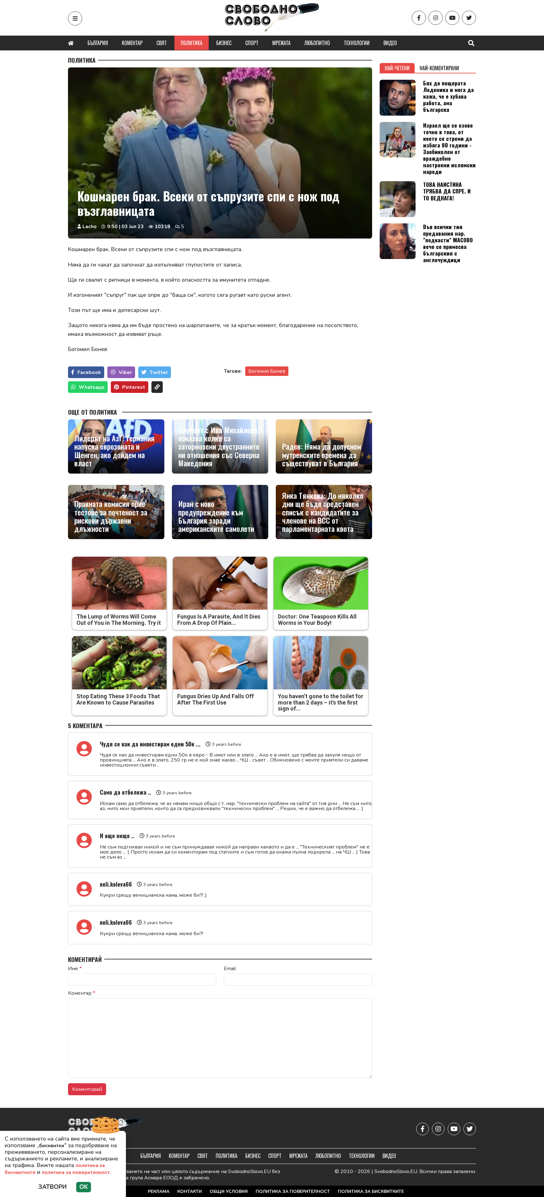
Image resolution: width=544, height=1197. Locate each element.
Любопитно (317, 43)
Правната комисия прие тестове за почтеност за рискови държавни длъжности (110, 516)
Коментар (132, 43)
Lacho (89, 226)
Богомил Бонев (266, 371)
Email (230, 968)
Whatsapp (92, 387)
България (98, 43)
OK (83, 1187)
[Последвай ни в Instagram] (435, 18)
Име (75, 968)
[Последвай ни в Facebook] (419, 18)
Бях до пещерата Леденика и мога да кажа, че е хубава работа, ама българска (448, 96)
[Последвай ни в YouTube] (452, 18)
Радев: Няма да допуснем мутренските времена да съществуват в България (321, 454)
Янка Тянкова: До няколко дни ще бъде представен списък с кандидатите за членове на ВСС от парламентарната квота (322, 512)
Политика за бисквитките (371, 1191)
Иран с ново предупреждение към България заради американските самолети (216, 516)
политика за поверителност (76, 1172)
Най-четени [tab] (397, 68)
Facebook (89, 372)
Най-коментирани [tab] (439, 68)
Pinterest (133, 387)
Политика (191, 43)
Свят (161, 43)
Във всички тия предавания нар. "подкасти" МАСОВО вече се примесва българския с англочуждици (448, 243)
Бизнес (223, 43)
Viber (125, 372)
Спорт (251, 43)
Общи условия (229, 1191)
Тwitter (159, 372)
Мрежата (281, 43)
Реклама (158, 1191)
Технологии (357, 43)
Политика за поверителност (293, 1191)
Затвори (52, 1187)
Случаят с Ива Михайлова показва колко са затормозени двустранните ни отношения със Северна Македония (218, 446)
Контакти (189, 1191)
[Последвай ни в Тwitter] (469, 18)
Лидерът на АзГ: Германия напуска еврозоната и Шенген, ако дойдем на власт (114, 450)
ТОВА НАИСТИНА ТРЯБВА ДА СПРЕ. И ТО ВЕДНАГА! (447, 191)
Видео (390, 43)
